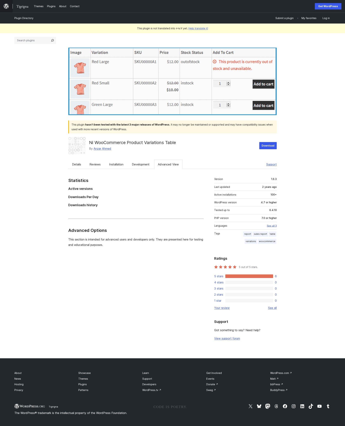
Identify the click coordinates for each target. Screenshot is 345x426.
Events (210, 378)
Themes (83, 378)
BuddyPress (279, 390)
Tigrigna (53, 406)
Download (268, 145)
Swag (211, 390)
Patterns (83, 390)
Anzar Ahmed (102, 148)
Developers (149, 384)
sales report (260, 234)
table (272, 234)
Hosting (19, 384)
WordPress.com (281, 372)
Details (76, 164)
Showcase (84, 372)
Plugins (82, 384)
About (18, 372)
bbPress (276, 384)
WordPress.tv (151, 390)
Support (271, 164)
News (17, 378)
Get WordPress (328, 6)
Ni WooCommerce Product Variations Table (132, 142)
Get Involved (214, 372)
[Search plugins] (52, 40)
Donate (212, 384)
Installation (116, 164)
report (247, 234)
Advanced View (168, 164)
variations (251, 241)
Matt (274, 378)
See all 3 (272, 225)
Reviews (95, 164)
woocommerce (267, 241)
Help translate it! (198, 28)
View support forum (227, 338)
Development (141, 164)
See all (272, 308)
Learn (145, 372)
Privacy (18, 390)
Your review (222, 308)
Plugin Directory (23, 18)
